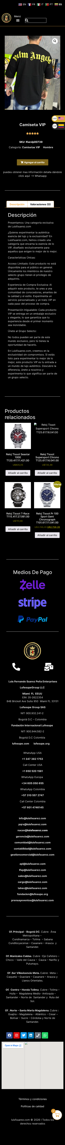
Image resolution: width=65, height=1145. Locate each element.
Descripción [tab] (17, 204)
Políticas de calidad (32, 1106)
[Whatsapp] (45, 1035)
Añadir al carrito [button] (18, 472)
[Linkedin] (31, 1035)
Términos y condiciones (32, 1099)
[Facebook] (9, 1035)
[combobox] (35, 20)
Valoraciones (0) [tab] (40, 204)
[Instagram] (16, 1035)
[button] (18, 20)
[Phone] (38, 1035)
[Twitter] (24, 1035)
